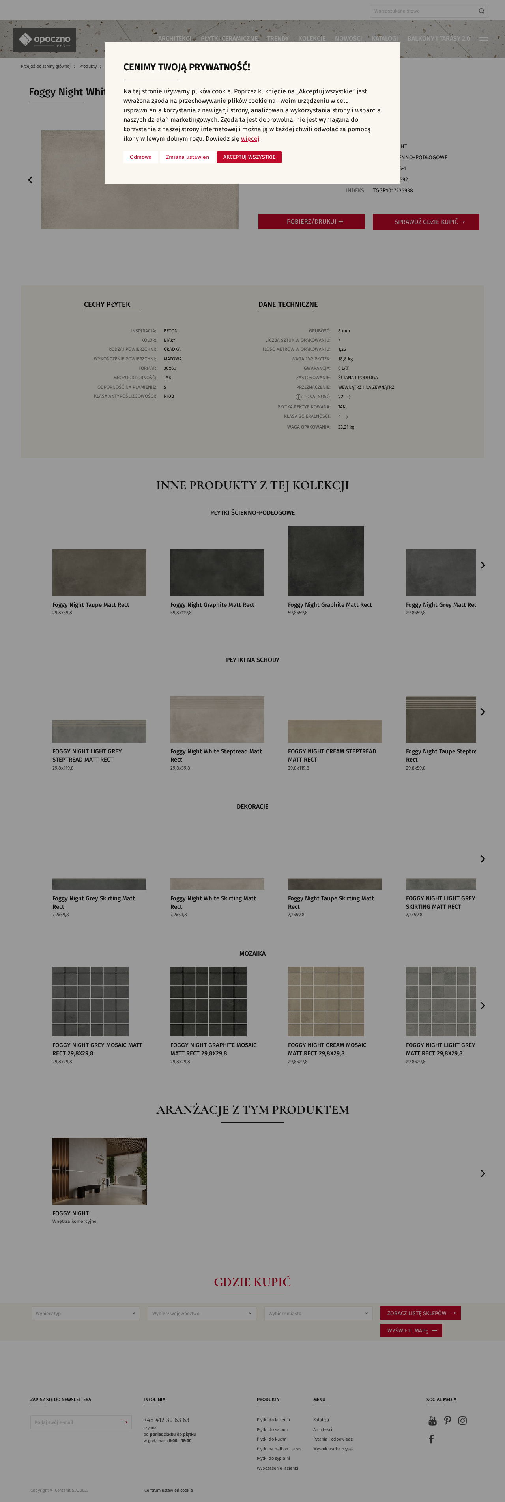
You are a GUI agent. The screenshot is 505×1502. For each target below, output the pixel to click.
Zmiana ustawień (187, 157)
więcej (250, 139)
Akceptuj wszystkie (249, 157)
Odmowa (141, 157)
